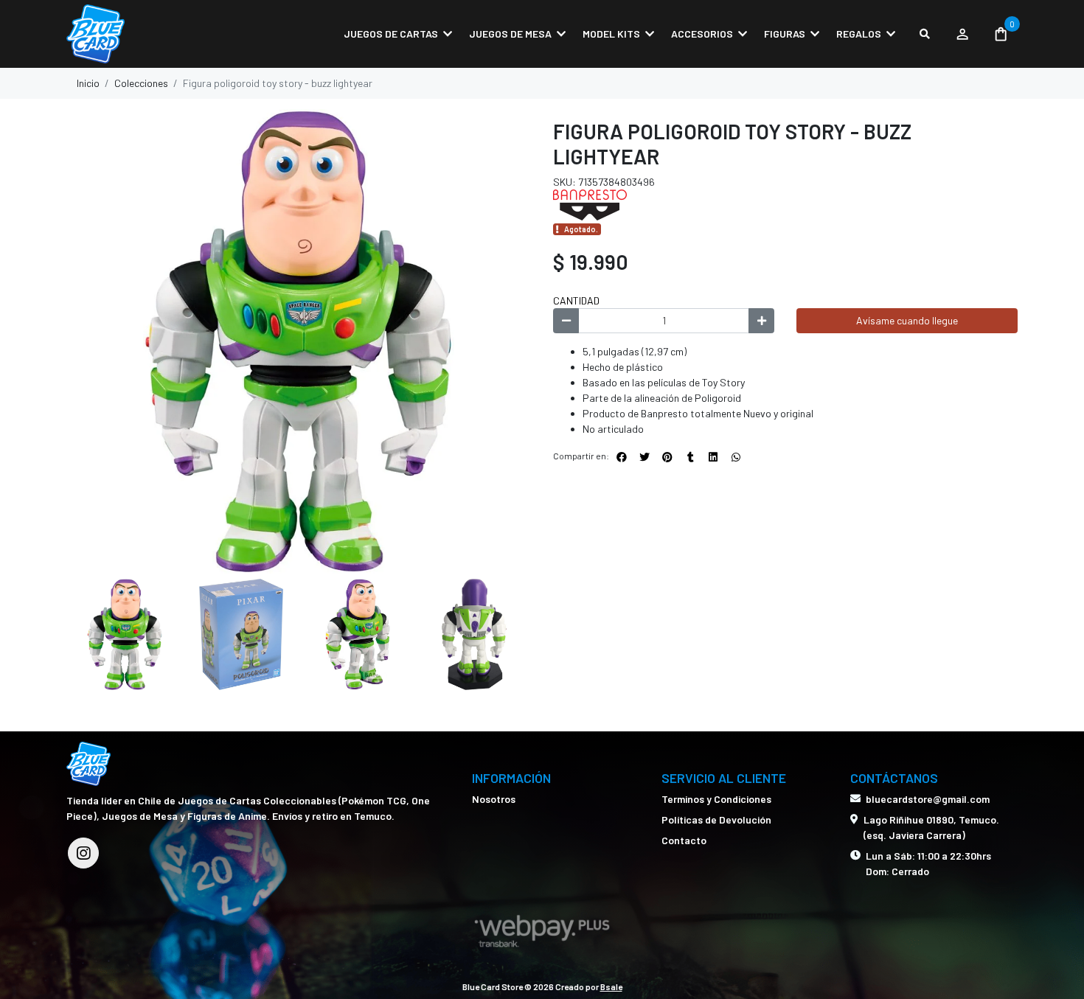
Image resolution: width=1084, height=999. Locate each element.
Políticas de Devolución (716, 819)
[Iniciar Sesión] (962, 33)
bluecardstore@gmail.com (928, 799)
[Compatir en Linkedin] (713, 457)
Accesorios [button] (702, 33)
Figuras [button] (784, 33)
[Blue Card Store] (140, 33)
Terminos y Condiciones (716, 799)
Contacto (683, 840)
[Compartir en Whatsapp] (736, 457)
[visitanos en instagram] (83, 853)
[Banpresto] (590, 204)
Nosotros (493, 799)
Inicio (88, 83)
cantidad (576, 300)
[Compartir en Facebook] (621, 457)
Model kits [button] (611, 33)
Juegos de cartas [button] (391, 33)
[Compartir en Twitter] (644, 457)
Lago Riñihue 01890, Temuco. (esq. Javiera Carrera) (931, 827)
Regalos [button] (858, 33)
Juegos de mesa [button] (510, 33)
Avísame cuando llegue (907, 320)
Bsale (611, 986)
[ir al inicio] (88, 764)
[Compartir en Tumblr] (690, 457)
